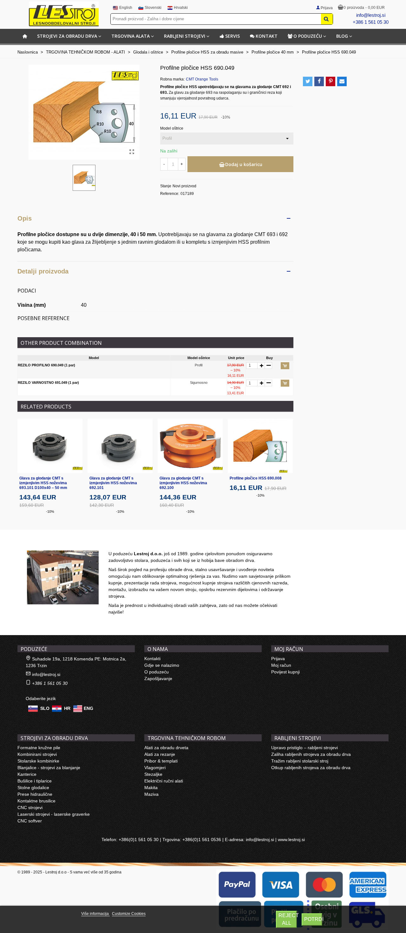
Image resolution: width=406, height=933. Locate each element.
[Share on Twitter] (307, 81)
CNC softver (29, 820)
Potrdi (313, 919)
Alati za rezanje (159, 754)
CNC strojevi (30, 807)
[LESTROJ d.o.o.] (64, 14)
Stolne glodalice (33, 787)
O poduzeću (307, 36)
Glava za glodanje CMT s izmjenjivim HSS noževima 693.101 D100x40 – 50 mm (43, 483)
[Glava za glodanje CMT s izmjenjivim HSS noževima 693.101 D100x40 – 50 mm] (49, 446)
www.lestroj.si (291, 839)
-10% (50, 511)
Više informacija (95, 913)
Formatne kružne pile (38, 747)
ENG (88, 708)
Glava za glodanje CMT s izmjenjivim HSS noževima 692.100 (183, 483)
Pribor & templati (161, 760)
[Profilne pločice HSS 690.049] (131, 152)
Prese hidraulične (34, 794)
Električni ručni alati (163, 780)
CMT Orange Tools (202, 79)
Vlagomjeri (155, 767)
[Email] (342, 81)
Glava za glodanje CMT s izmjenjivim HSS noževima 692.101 (113, 483)
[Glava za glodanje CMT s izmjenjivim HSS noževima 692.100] (190, 446)
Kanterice (26, 774)
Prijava (278, 658)
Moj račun (281, 665)
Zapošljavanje (158, 678)
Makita (151, 787)
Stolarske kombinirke (38, 760)
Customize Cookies (129, 913)
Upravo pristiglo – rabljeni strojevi (304, 747)
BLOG (342, 36)
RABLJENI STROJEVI (184, 36)
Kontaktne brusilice (36, 800)
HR (67, 708)
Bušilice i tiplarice (34, 780)
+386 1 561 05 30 (371, 22)
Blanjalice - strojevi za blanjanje (48, 767)
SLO (44, 708)
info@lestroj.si (370, 15)
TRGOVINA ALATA (130, 36)
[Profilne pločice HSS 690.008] (260, 446)
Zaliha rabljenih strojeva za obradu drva (311, 754)
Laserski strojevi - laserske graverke (53, 814)
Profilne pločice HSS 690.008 (256, 478)
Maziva (151, 794)
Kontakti (152, 658)
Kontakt (267, 36)
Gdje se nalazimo (161, 665)
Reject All (287, 919)
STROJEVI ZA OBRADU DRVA (67, 36)
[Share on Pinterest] (330, 81)
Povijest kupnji (285, 671)
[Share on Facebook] (319, 81)
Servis (232, 36)
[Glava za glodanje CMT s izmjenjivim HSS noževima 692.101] (120, 446)
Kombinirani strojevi (37, 754)
